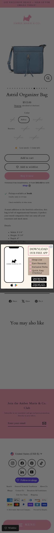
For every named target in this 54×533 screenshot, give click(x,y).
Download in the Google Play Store (39, 284)
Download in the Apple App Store (39, 279)
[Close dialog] (51, 246)
